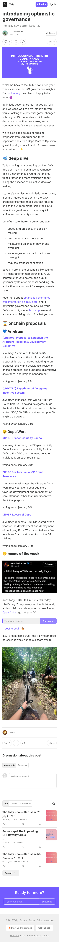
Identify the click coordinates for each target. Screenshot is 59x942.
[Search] (54, 803)
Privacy (23, 920)
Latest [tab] (14, 803)
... (3, 838)
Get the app (44, 927)
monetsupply (20, 820)
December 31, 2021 (12, 858)
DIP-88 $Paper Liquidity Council (22, 438)
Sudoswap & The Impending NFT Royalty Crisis (20, 833)
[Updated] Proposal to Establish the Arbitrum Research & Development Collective (25, 341)
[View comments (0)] (16, 42)
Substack (14, 935)
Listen (52, 33)
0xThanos (19, 843)
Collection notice (45, 920)
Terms (32, 920)
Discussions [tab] (25, 803)
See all (8, 873)
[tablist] (15, 765)
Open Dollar (9, 612)
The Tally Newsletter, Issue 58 (21, 854)
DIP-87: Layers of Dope (16, 514)
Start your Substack (21, 927)
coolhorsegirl (17, 31)
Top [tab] (6, 803)
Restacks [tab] (22, 765)
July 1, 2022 (8, 816)
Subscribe (41, 4)
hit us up (34, 310)
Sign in (52, 4)
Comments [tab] (9, 765)
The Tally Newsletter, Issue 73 (21, 812)
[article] (29, 818)
